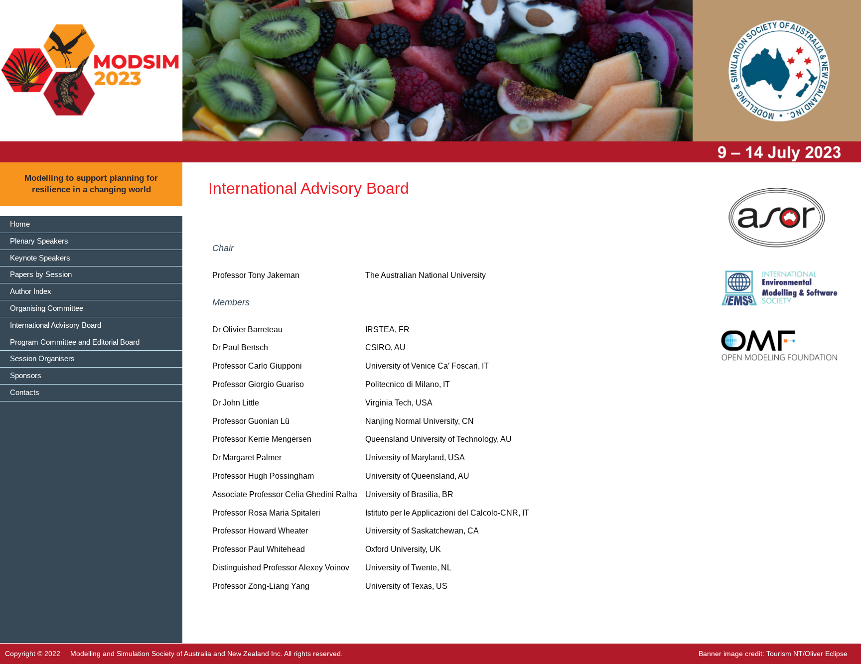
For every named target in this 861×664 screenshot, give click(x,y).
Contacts (24, 392)
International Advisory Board (55, 325)
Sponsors (25, 375)
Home (20, 224)
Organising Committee (46, 308)
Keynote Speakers (40, 258)
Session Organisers (42, 358)
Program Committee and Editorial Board (75, 342)
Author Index (30, 291)
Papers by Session (41, 274)
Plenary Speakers (39, 241)
